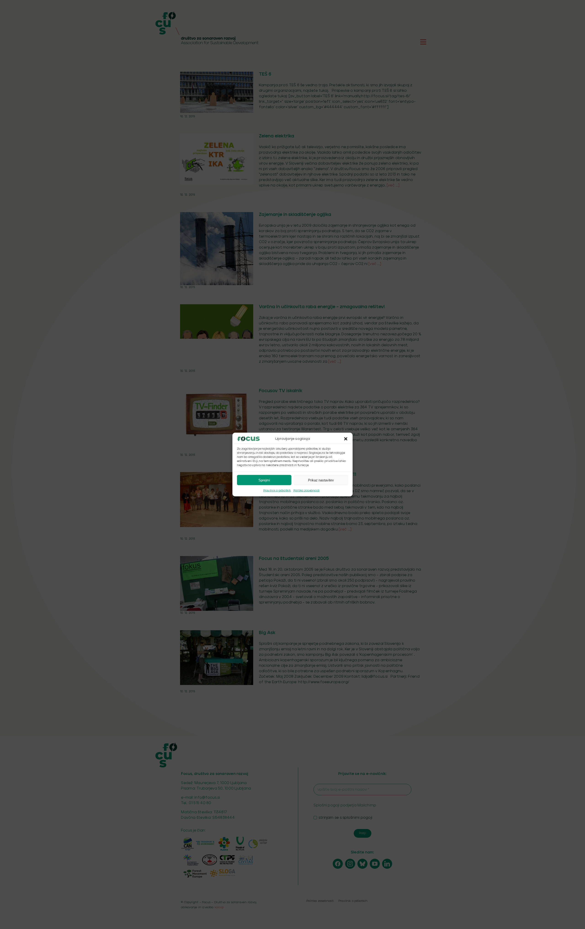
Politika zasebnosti (306, 490)
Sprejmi (264, 480)
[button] (345, 439)
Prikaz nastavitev (321, 480)
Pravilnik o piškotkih (277, 490)
